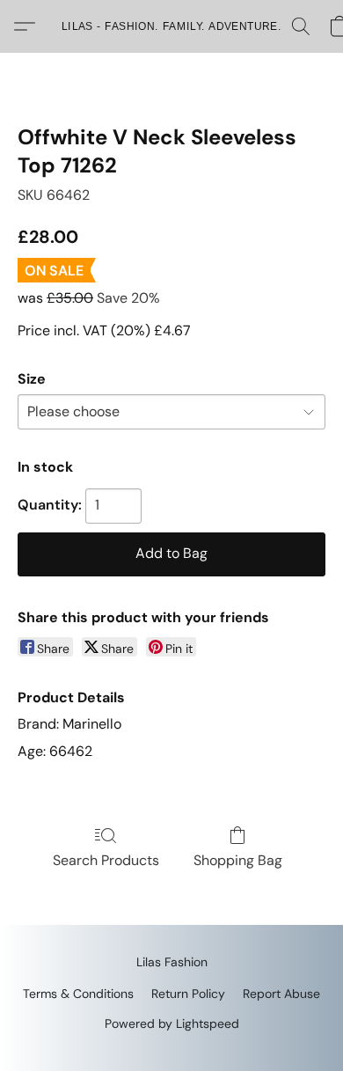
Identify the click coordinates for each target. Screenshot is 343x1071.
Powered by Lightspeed (172, 1023)
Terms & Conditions (78, 993)
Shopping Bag (237, 860)
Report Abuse (281, 993)
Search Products (106, 860)
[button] (171, 26)
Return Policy (188, 993)
